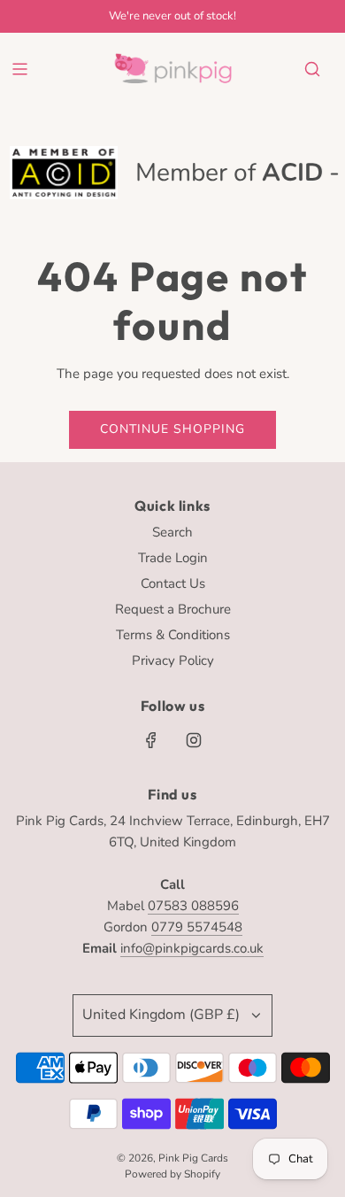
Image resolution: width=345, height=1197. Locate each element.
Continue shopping (172, 429)
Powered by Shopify (172, 1174)
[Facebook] (151, 740)
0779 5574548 (196, 927)
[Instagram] (193, 740)
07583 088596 (193, 906)
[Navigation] (19, 69)
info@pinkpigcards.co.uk (192, 948)
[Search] (312, 69)
